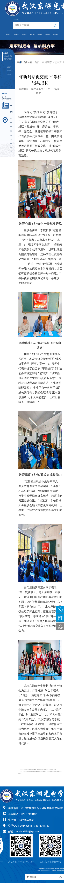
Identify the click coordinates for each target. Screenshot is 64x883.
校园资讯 (59, 62)
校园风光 (16, 68)
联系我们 (55, 34)
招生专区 (47, 34)
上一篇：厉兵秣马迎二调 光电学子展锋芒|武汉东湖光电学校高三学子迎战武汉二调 (37, 769)
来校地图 (15, 19)
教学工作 (32, 34)
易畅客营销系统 (60, 870)
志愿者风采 (39, 60)
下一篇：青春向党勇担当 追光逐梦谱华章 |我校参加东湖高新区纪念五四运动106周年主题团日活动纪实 (39, 772)
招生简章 (48, 44)
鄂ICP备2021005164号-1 (46, 870)
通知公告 (9, 74)
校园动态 (24, 34)
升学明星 (48, 52)
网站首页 (8, 34)
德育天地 (40, 34)
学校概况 (16, 34)
